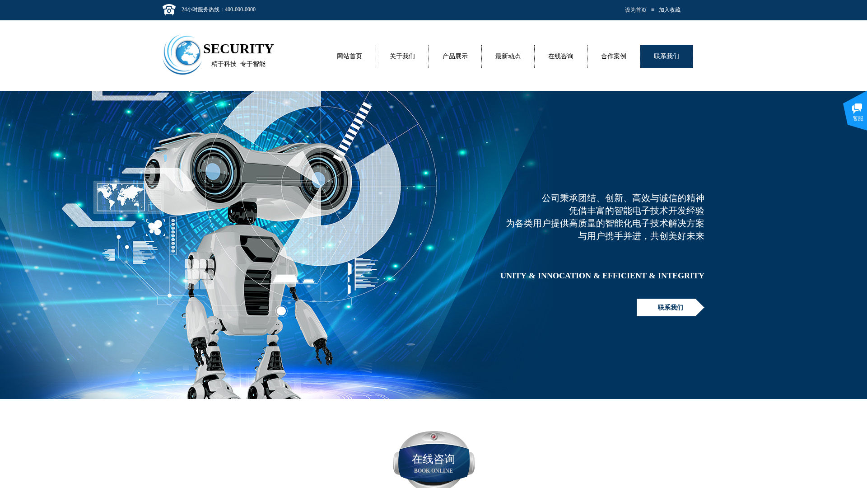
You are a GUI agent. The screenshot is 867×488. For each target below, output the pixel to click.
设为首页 (636, 10)
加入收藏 (670, 10)
